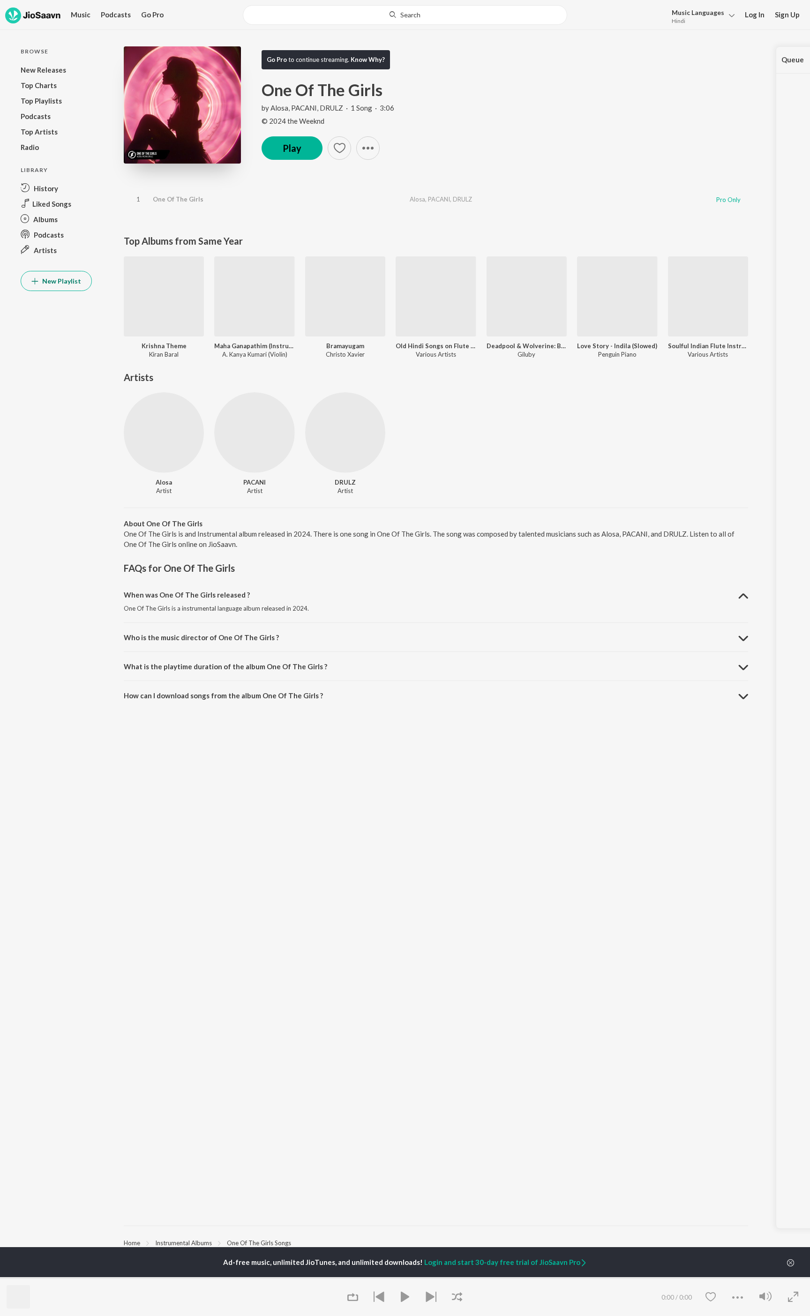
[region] (436, 1242)
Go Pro (152, 14)
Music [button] (80, 14)
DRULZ (331, 108)
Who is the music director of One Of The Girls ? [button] (201, 637)
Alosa (279, 108)
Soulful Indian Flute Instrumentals (708, 346)
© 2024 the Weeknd (293, 121)
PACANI (304, 108)
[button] (701, 15)
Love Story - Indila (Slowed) (617, 346)
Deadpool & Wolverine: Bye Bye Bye (527, 346)
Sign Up (787, 14)
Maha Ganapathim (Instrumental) (254, 346)
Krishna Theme (164, 346)
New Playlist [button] (61, 281)
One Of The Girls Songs (259, 1243)
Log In (755, 14)
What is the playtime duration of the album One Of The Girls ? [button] (225, 666)
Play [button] (292, 148)
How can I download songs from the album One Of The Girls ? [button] (223, 695)
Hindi (678, 21)
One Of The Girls (178, 199)
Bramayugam (345, 346)
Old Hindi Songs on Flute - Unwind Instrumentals (436, 346)
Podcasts (116, 14)
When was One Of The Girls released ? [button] (187, 595)
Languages (698, 12)
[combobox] (404, 15)
